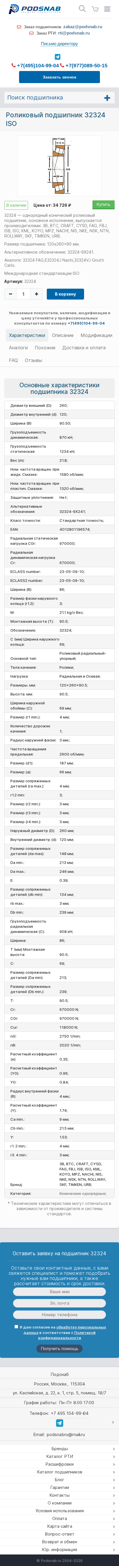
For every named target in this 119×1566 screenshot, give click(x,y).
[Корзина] (95, 9)
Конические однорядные (82, 1193)
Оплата (59, 1518)
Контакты (59, 1495)
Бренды (59, 1448)
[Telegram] (57, 57)
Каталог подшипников (59, 1472)
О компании (60, 1503)
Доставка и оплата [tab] (84, 347)
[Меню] (107, 9)
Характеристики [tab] (27, 335)
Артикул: (13, 281)
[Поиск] (82, 8)
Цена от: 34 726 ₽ (52, 205)
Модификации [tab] (96, 335)
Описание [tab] (63, 335)
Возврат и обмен (59, 1541)
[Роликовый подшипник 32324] (59, 165)
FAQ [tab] (13, 360)
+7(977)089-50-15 (85, 65)
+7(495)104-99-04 (37, 65)
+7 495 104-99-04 (70, 1413)
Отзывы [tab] (33, 360)
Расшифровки (59, 1464)
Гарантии (59, 1487)
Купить (103, 204)
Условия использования (60, 1510)
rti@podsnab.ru (74, 32)
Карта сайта (59, 1526)
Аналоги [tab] (18, 347)
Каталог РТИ (59, 1456)
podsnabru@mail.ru (66, 1434)
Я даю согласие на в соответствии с (63, 1332)
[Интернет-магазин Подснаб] (35, 9)
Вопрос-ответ (60, 1534)
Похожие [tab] (45, 347)
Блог (59, 1479)
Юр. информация (59, 1549)
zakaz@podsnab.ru (82, 26)
